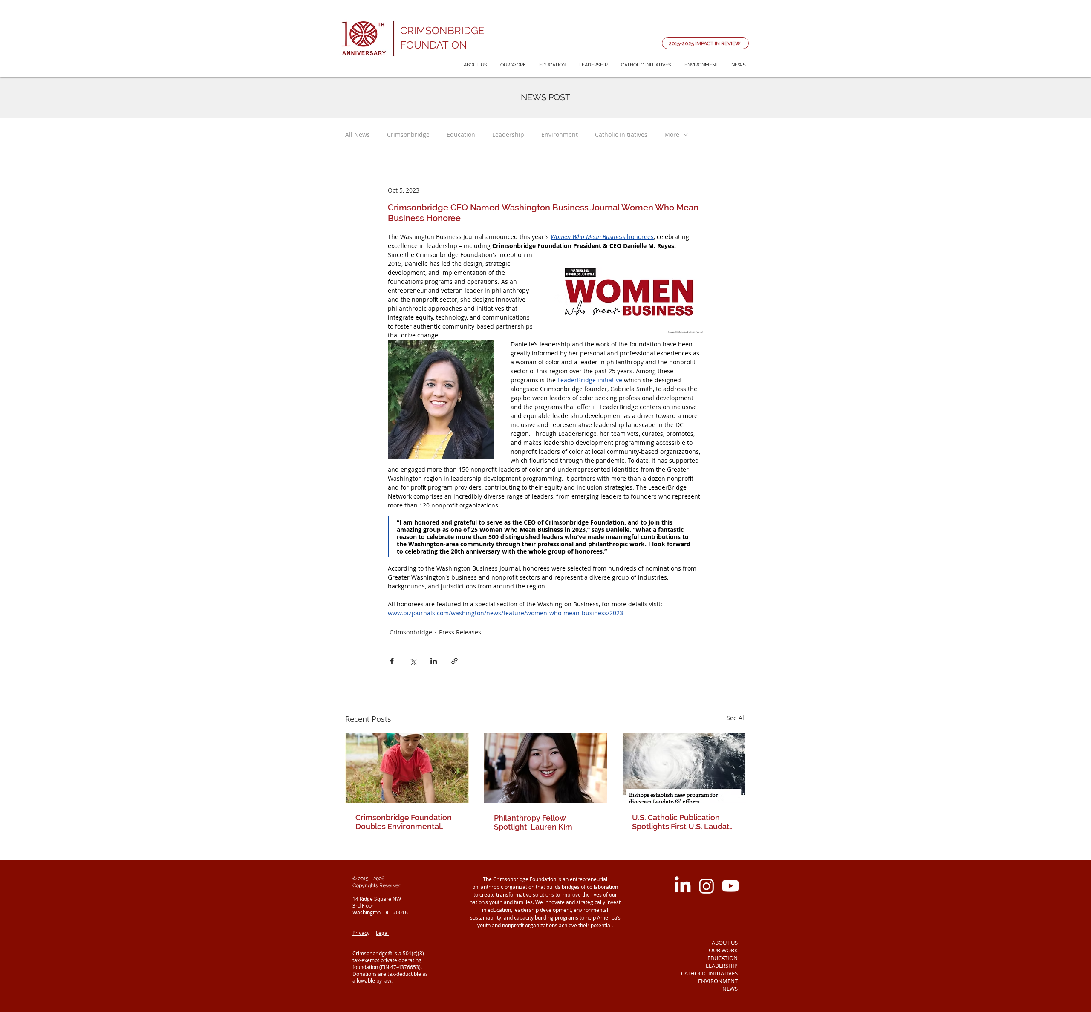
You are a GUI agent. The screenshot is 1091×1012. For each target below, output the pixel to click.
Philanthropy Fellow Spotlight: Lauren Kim (534, 822)
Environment (559, 134)
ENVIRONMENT (718, 981)
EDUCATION (722, 958)
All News (357, 134)
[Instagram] (706, 886)
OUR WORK (723, 950)
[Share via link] (454, 661)
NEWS (730, 988)
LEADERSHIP (722, 965)
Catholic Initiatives (621, 134)
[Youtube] (730, 886)
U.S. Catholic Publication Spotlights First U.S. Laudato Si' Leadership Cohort (683, 822)
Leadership (508, 134)
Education (461, 134)
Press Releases (460, 632)
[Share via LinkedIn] (434, 661)
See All (736, 718)
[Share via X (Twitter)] (413, 661)
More (671, 134)
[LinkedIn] (683, 886)
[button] (475, 65)
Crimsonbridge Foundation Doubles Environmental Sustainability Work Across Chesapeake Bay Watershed (406, 822)
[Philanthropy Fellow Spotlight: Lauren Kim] (546, 768)
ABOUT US (725, 942)
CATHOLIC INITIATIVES (709, 973)
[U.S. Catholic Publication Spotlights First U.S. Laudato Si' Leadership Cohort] (684, 768)
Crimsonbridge (408, 134)
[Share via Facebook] (392, 661)
